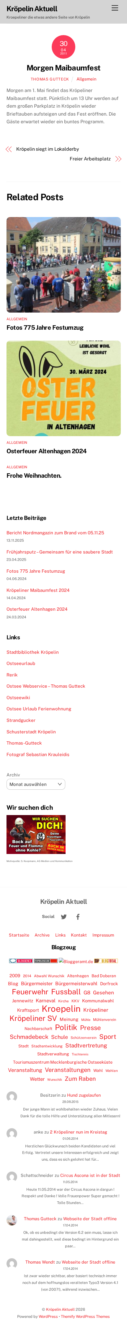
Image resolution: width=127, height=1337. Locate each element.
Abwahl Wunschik (49, 976)
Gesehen (103, 993)
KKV (75, 1001)
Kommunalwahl (98, 1000)
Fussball (66, 992)
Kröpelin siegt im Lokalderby (47, 149)
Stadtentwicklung (47, 1046)
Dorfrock (109, 983)
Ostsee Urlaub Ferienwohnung (38, 708)
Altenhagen (78, 975)
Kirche (63, 1001)
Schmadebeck (29, 1036)
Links (60, 934)
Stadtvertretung (86, 1045)
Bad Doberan (104, 975)
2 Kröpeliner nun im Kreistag (78, 1131)
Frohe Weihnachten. (34, 475)
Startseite (19, 934)
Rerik (12, 674)
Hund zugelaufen (84, 1095)
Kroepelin (61, 1009)
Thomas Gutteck (50, 79)
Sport (107, 1036)
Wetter (37, 1079)
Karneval (46, 1000)
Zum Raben (80, 1078)
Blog (13, 983)
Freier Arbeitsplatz (90, 159)
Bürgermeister (37, 983)
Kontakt (79, 934)
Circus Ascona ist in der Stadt (90, 1175)
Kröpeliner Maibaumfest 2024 (38, 590)
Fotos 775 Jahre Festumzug (44, 327)
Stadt (23, 1046)
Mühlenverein (104, 1019)
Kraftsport (28, 1010)
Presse (90, 1028)
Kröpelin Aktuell (60, 1309)
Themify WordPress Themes (85, 1316)
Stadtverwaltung (53, 1054)
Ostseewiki (18, 697)
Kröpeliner (95, 1010)
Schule (59, 1037)
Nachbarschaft (38, 1028)
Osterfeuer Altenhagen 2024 (46, 451)
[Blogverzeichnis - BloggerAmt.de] (76, 961)
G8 (87, 993)
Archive (42, 934)
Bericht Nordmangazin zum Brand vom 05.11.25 (55, 532)
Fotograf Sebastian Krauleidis (37, 754)
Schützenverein (84, 1038)
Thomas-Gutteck (24, 742)
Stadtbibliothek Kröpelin (32, 652)
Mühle (85, 1019)
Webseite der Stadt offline (90, 1218)
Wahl (98, 1070)
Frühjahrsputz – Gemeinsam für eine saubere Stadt (59, 551)
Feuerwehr (30, 992)
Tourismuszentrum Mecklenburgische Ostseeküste (63, 1062)
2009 (14, 975)
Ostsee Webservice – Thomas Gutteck (45, 686)
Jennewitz (22, 1000)
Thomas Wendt (40, 1261)
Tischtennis (80, 1054)
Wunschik (54, 1079)
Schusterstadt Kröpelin (31, 731)
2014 (27, 976)
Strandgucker (20, 720)
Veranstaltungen (68, 1069)
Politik (66, 1027)
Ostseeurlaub (20, 663)
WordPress (48, 1316)
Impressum (103, 934)
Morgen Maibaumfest (63, 67)
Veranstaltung (25, 1070)
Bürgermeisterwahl (76, 983)
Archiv (13, 774)
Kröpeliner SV (33, 1018)
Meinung (69, 1019)
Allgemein (86, 78)
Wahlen (111, 1071)
